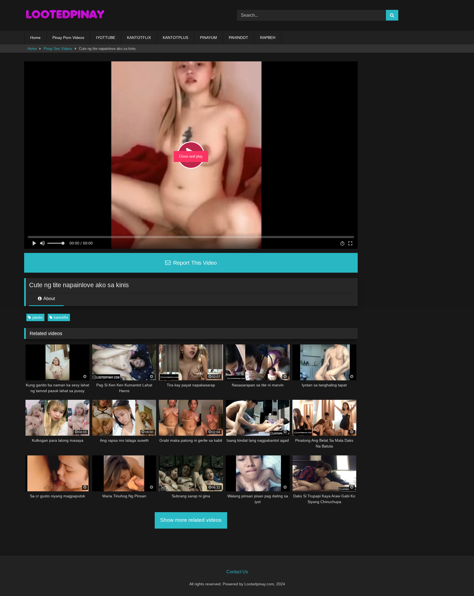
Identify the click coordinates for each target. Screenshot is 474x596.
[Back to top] (457, 579)
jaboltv (37, 317)
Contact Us (237, 571)
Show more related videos (191, 520)
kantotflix (61, 317)
